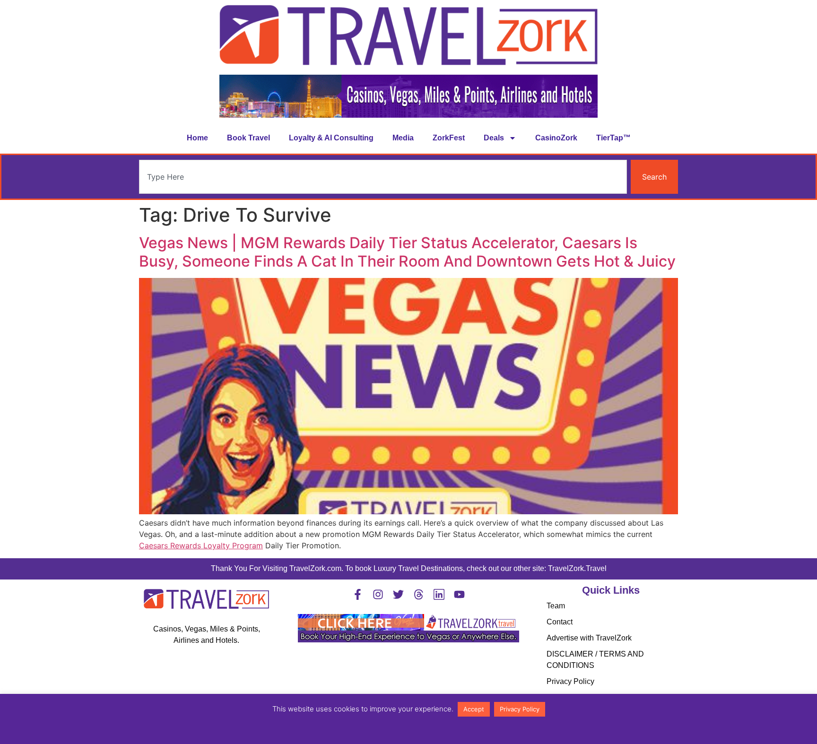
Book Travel (248, 138)
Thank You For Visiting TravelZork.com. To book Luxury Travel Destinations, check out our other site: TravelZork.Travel (409, 568)
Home (197, 138)
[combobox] (383, 177)
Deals (494, 138)
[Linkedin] (439, 594)
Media (403, 138)
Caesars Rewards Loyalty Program (201, 545)
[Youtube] (459, 594)
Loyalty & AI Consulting (331, 138)
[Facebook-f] (357, 594)
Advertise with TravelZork (589, 638)
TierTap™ (613, 138)
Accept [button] (473, 709)
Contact (560, 622)
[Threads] (418, 594)
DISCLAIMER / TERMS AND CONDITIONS (595, 659)
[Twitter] (398, 594)
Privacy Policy (570, 681)
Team (556, 606)
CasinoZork (556, 138)
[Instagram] (378, 594)
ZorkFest (449, 138)
